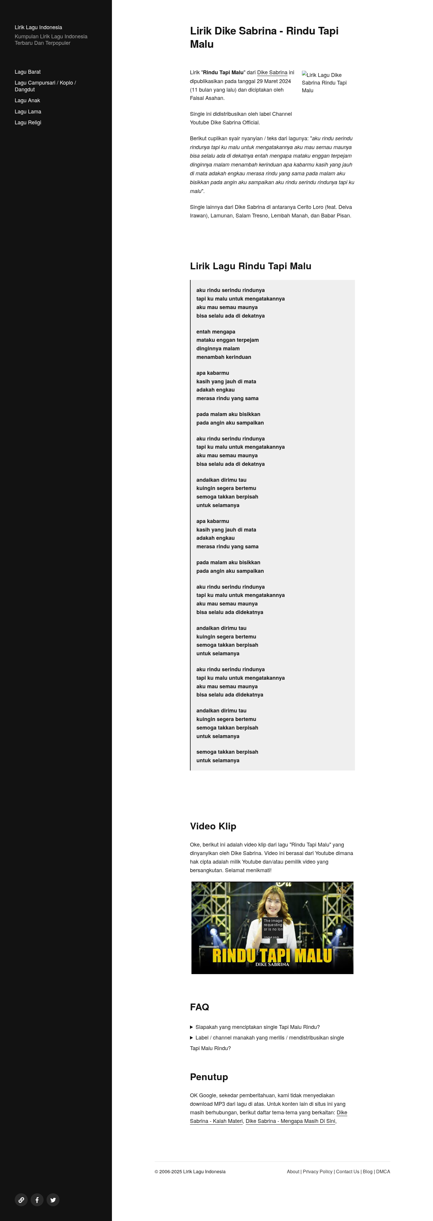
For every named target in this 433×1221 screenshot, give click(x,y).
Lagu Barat (28, 71)
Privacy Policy (318, 1171)
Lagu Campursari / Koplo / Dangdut (45, 85)
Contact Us (347, 1171)
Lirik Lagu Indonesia (38, 27)
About (293, 1171)
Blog (368, 1171)
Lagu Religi (28, 122)
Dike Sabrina (272, 72)
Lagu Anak (27, 100)
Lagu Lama (28, 111)
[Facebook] (37, 1199)
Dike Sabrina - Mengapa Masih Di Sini (290, 1120)
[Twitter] (53, 1199)
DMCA (383, 1171)
